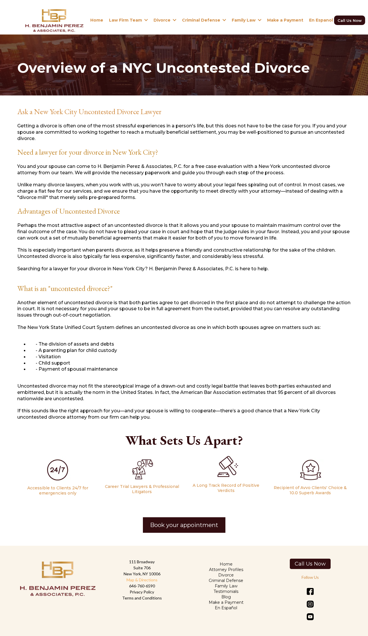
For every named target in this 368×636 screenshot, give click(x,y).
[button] (145, 20)
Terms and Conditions (142, 597)
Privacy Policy (142, 591)
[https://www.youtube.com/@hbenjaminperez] (310, 616)
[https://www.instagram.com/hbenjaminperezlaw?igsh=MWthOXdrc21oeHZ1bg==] (310, 604)
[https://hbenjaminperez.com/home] (54, 20)
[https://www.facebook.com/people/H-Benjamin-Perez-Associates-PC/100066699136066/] (310, 591)
